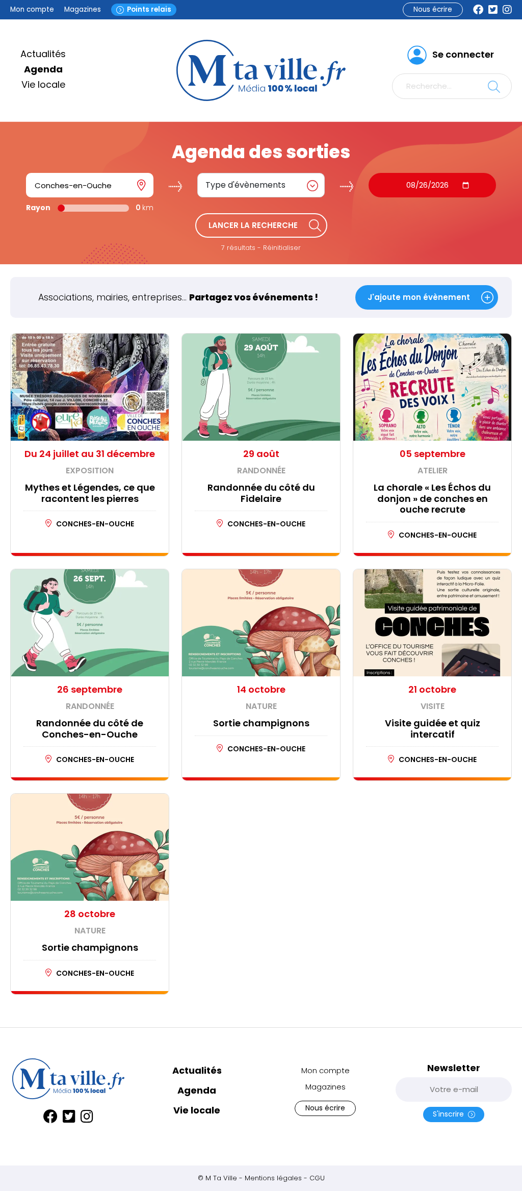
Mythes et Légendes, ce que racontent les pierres (90, 493)
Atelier (432, 470)
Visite (433, 706)
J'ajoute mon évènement (419, 297)
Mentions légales (273, 1178)
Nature (261, 706)
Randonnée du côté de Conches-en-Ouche (89, 729)
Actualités (43, 53)
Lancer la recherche (253, 225)
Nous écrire (432, 9)
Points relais (149, 9)
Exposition (90, 470)
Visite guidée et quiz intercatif (432, 729)
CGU (317, 1178)
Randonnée (261, 470)
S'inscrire (450, 1114)
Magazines (82, 9)
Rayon (38, 207)
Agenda (43, 69)
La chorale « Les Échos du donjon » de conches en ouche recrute (432, 498)
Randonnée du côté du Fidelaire (261, 493)
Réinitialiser (282, 247)
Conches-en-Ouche (95, 524)
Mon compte (32, 9)
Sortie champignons (261, 723)
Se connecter (463, 54)
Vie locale (43, 84)
